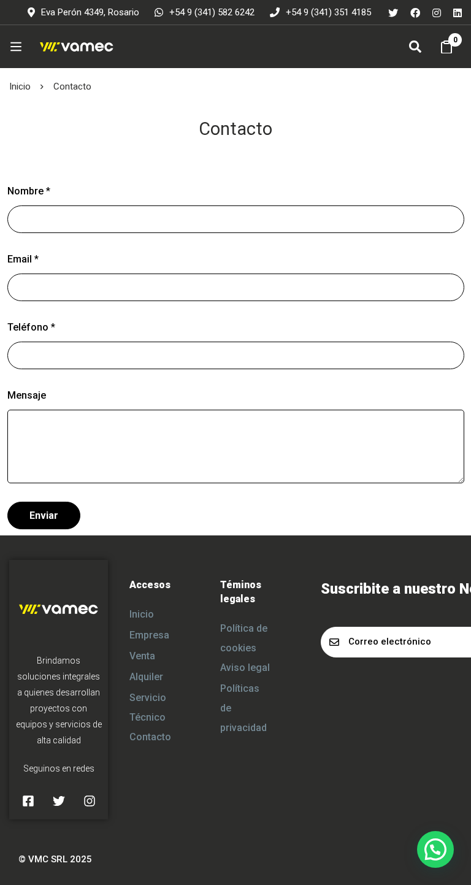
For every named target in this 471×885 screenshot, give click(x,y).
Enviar (43, 515)
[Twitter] (393, 12)
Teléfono (31, 327)
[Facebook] (415, 12)
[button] (435, 849)
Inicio (20, 86)
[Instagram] (436, 12)
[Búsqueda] (415, 46)
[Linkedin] (457, 12)
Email (23, 259)
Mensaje (26, 395)
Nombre (28, 191)
